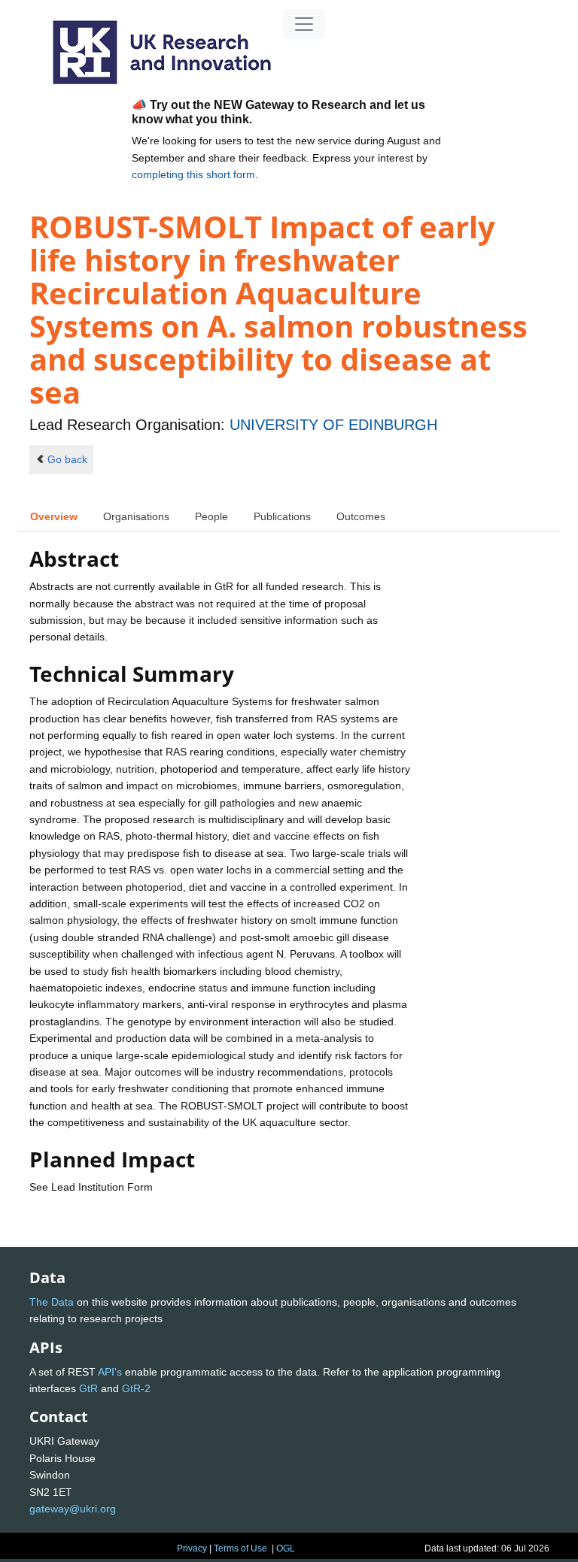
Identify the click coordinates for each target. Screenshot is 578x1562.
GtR (88, 1388)
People (211, 516)
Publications (282, 516)
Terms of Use (240, 1548)
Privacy (192, 1548)
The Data (51, 1302)
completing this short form (193, 174)
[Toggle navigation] (304, 24)
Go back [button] (67, 459)
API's (110, 1372)
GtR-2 (136, 1388)
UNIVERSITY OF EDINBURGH (333, 424)
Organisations (136, 516)
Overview (54, 516)
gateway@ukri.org (72, 1509)
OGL (285, 1548)
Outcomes (360, 516)
